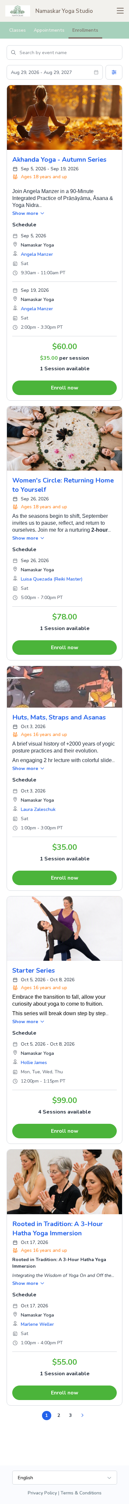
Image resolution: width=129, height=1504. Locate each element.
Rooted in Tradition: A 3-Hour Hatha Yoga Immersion (57, 1229)
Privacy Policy (42, 1493)
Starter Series (33, 970)
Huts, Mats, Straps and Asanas (59, 717)
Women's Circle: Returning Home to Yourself (63, 485)
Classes (17, 30)
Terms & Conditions (81, 1493)
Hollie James (34, 1062)
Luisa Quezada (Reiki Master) (52, 579)
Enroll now (64, 387)
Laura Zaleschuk (38, 809)
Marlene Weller (37, 1324)
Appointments (49, 30)
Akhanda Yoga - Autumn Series (59, 159)
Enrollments (85, 30)
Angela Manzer (37, 254)
